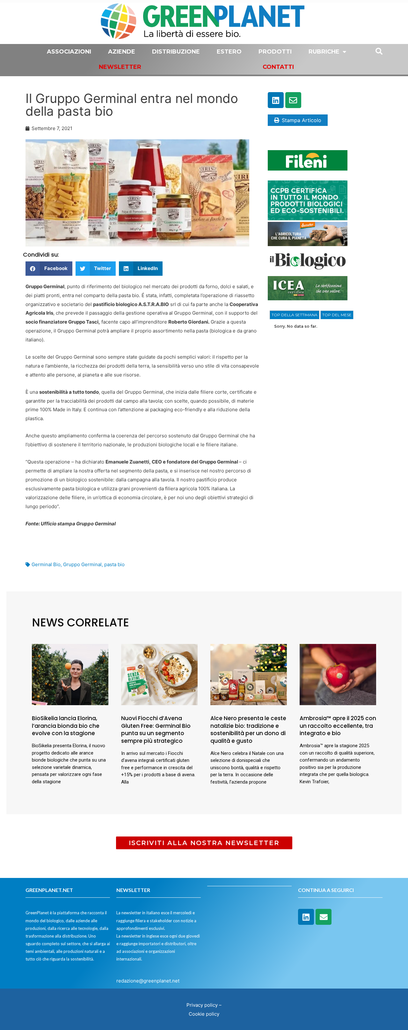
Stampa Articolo (301, 120)
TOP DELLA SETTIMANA (294, 314)
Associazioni (69, 51)
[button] (49, 268)
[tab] (294, 314)
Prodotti (275, 51)
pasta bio (114, 564)
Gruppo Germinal (82, 564)
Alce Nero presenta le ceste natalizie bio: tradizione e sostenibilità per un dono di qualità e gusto (248, 729)
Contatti (278, 66)
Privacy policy (202, 1005)
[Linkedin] (276, 100)
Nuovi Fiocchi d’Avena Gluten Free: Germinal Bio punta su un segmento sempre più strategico (156, 729)
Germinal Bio (46, 564)
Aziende (121, 51)
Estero (229, 51)
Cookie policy (204, 1014)
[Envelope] (293, 100)
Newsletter (120, 66)
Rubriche (324, 51)
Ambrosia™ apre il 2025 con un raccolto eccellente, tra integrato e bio (338, 725)
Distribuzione (176, 51)
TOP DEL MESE (337, 314)
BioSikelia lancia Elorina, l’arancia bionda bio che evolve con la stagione (65, 725)
